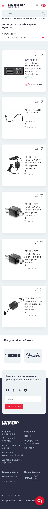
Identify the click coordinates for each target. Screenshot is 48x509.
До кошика (36, 85)
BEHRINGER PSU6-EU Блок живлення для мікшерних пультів (32, 255)
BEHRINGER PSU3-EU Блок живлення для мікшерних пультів (32, 161)
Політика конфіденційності (12, 454)
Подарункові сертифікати (31, 442)
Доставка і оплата (8, 439)
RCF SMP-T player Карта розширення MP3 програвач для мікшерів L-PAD (33, 64)
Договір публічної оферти (12, 461)
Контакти (29, 448)
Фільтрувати (9, 34)
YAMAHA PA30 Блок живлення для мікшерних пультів (33, 302)
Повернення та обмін (11, 446)
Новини (28, 436)
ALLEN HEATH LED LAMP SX (32, 111)
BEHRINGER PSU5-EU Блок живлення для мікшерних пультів (32, 208)
